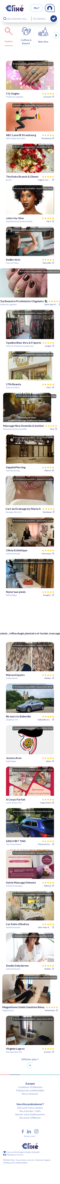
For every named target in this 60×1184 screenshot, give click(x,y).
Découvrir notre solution (30, 1107)
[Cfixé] (14, 8)
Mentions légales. (43, 1160)
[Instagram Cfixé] (36, 1131)
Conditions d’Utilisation (30, 1087)
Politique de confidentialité (30, 1090)
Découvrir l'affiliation (30, 1117)
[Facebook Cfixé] (23, 1131)
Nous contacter (30, 1093)
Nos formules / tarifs (30, 1111)
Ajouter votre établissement (30, 1114)
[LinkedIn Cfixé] (29, 1132)
